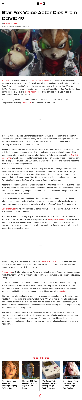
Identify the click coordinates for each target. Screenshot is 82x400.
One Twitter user (9, 209)
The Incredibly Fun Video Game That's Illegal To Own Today (29, 384)
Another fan (7, 272)
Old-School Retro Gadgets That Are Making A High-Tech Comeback (49, 384)
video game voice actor (39, 80)
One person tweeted (57, 219)
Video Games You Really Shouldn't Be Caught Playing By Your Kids (9, 384)
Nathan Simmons (10, 24)
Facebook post (65, 291)
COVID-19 (26, 102)
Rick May (6, 80)
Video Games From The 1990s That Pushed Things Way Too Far (70, 384)
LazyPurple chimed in (50, 261)
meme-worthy (30, 92)
